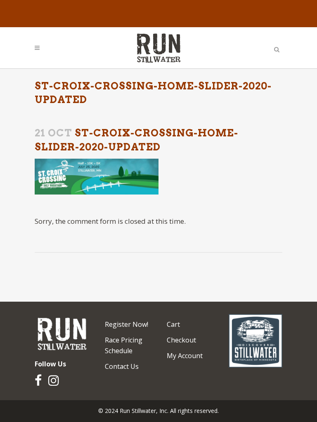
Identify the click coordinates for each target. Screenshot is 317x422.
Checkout (181, 340)
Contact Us (122, 366)
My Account (185, 355)
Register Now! (126, 324)
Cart (173, 324)
